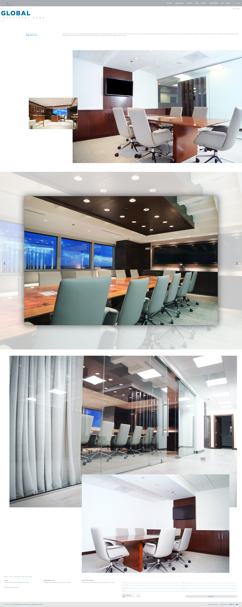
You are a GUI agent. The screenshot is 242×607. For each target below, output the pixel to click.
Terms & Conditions (213, 604)
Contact (228, 3)
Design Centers (179, 3)
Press (197, 3)
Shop (222, 3)
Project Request (214, 3)
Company (203, 3)
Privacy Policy (224, 604)
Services (189, 3)
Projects (169, 3)
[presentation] (4, 262)
